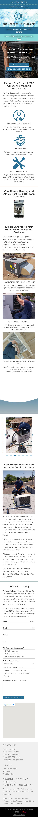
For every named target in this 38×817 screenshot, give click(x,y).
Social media (25, 673)
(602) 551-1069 (14, 757)
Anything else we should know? (15, 680)
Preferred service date (11, 661)
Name (5, 621)
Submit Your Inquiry (13, 697)
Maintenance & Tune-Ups (14, 657)
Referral (8, 670)
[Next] (32, 435)
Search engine (21, 670)
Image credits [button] (19, 815)
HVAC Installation (12, 651)
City (4, 641)
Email (5, 628)
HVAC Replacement (13, 654)
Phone (5, 635)
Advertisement (11, 673)
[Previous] (5, 435)
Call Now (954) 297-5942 (19, 69)
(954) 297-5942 (17, 36)
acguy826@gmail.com (13, 611)
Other (7, 676)
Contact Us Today (19, 65)
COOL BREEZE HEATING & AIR (19, 24)
